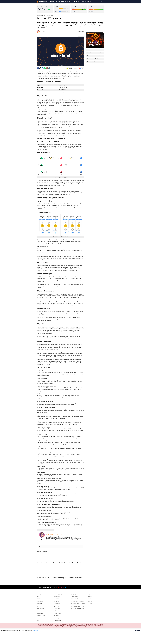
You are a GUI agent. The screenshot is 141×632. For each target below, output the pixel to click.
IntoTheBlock (90, 603)
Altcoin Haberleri (131, 15)
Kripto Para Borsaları (74, 596)
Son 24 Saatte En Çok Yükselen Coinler (78, 603)
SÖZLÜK (89, 1)
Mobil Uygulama (40, 603)
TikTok (134, 44)
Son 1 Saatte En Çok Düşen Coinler (77, 601)
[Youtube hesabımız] (58, 587)
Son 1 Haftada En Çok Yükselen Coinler (78, 606)
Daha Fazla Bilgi (35, 630)
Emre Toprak (42, 31)
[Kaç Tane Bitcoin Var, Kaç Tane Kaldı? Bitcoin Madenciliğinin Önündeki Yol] (60, 572)
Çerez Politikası (39, 611)
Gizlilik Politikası (39, 610)
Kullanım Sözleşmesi (40, 608)
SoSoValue (90, 599)
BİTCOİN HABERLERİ (65, 1)
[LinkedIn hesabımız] (63, 587)
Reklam (38, 618)
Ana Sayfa (131, 6)
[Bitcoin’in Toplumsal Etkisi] (44, 557)
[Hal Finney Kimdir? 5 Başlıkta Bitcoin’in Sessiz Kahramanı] (44, 572)
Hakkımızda (39, 594)
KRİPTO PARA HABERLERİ (54, 1)
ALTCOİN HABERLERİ (75, 1)
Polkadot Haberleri (57, 613)
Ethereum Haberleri (131, 17)
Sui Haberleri (56, 615)
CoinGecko (90, 596)
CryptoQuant (90, 601)
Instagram (134, 38)
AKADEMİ (84, 1)
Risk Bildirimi (39, 606)
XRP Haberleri (131, 22)
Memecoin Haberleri (132, 24)
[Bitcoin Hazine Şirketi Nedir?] (60, 557)
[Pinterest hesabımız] (61, 587)
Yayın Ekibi (39, 598)
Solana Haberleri (131, 20)
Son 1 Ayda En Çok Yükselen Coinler (77, 610)
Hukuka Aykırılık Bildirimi (41, 615)
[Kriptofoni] (42, 2)
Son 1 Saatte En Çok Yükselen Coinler (77, 599)
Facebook (134, 31)
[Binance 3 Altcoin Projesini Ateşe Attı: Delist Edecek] (95, 47)
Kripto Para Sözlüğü (74, 598)
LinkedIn (134, 50)
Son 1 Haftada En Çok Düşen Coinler (77, 608)
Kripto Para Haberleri (132, 11)
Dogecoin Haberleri (57, 610)
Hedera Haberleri (57, 611)
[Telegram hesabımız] (65, 587)
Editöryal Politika (40, 613)
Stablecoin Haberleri (132, 26)
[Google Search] (69, 68)
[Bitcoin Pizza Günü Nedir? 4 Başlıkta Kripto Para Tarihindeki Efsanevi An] (76, 557)
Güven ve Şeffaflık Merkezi (41, 599)
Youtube (134, 41)
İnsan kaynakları (40, 601)
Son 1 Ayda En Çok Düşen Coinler (77, 611)
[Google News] (81, 68)
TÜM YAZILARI (81, 31)
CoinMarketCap (90, 594)
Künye (38, 596)
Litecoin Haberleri (57, 608)
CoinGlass (89, 598)
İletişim (38, 620)
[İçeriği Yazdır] (49, 68)
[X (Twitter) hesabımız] (54, 587)
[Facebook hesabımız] (52, 587)
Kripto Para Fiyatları (74, 594)
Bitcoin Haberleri (131, 13)
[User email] (39, 546)
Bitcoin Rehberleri (81, 36)
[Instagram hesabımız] (56, 587)
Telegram (134, 53)
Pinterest (134, 47)
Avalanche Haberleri (57, 606)
